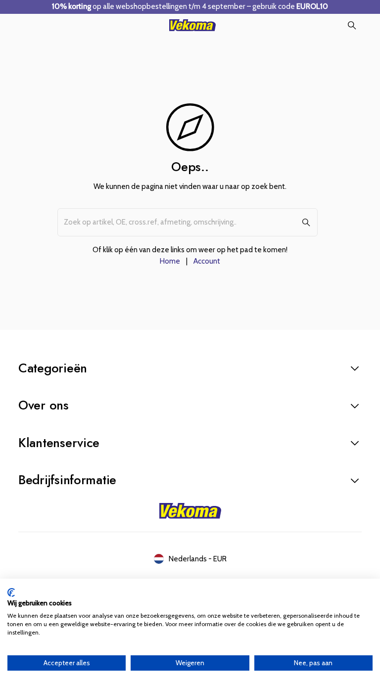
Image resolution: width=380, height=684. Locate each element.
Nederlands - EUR (198, 558)
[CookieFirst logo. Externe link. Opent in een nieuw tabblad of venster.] (11, 592)
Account (206, 261)
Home (170, 261)
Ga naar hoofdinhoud (58, 18)
